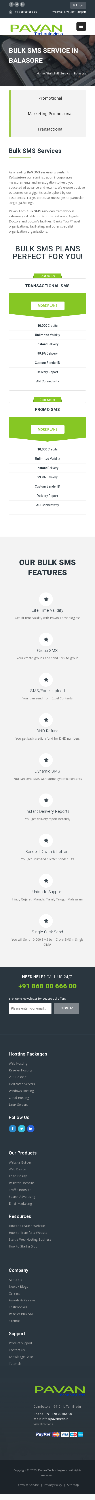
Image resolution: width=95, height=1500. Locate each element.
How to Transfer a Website (28, 1232)
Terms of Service (28, 1485)
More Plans (47, 306)
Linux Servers (18, 1104)
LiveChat (69, 11)
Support (81, 11)
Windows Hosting (21, 1091)
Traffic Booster (20, 1190)
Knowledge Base (21, 1357)
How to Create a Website (27, 1226)
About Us (15, 1280)
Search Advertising (22, 1196)
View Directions (43, 1424)
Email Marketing (20, 1203)
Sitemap (15, 1321)
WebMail (57, 11)
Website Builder (20, 1162)
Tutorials (15, 1363)
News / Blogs (18, 1286)
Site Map (73, 1485)
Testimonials (18, 1307)
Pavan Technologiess (52, 1470)
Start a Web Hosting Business (30, 1239)
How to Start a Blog (23, 1246)
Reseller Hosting (20, 1070)
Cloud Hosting (19, 1098)
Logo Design (18, 1176)
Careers (14, 1293)
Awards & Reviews (22, 1300)
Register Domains (21, 1183)
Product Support (20, 1343)
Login (79, 5)
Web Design (17, 1169)
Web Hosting (18, 1063)
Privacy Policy (53, 1485)
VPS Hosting (17, 1077)
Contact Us (17, 1350)
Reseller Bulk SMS (21, 1314)
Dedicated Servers (22, 1084)
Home (41, 73)
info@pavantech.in (55, 1419)
